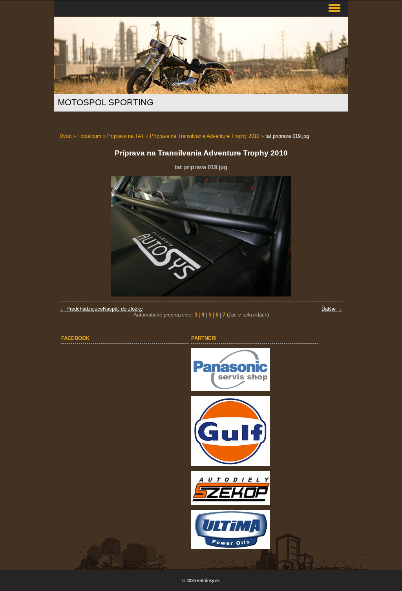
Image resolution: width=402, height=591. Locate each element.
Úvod (65, 136)
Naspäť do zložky (123, 309)
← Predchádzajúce (81, 309)
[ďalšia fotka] (329, 236)
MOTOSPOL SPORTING (105, 102)
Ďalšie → (332, 309)
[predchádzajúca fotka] (72, 236)
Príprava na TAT (125, 136)
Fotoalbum (89, 136)
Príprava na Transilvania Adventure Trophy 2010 (204, 136)
